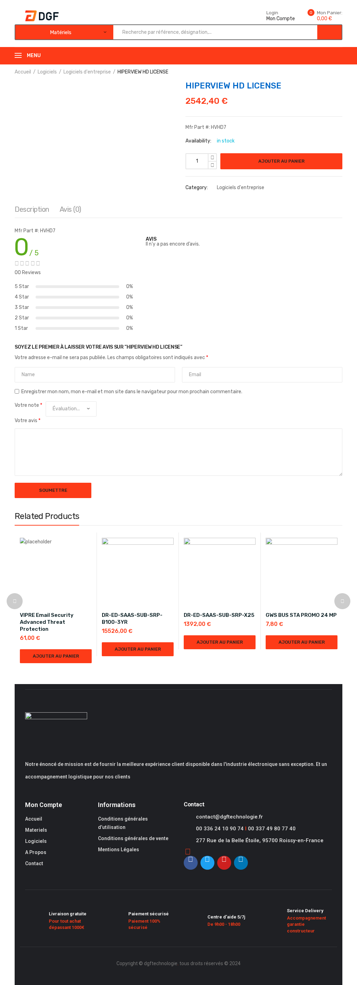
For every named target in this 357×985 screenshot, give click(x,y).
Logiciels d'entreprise (87, 72)
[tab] (32, 211)
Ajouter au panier (281, 161)
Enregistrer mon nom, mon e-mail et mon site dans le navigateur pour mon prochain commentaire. (131, 392)
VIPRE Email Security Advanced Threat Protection (47, 622)
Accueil (23, 72)
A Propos (35, 852)
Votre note (28, 405)
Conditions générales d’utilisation (123, 823)
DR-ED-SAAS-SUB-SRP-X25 (219, 615)
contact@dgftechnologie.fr (229, 817)
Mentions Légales (118, 849)
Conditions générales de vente (133, 838)
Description (32, 209)
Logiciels (47, 72)
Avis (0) (70, 209)
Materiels (36, 830)
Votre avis (27, 421)
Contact (34, 863)
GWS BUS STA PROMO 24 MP (301, 615)
